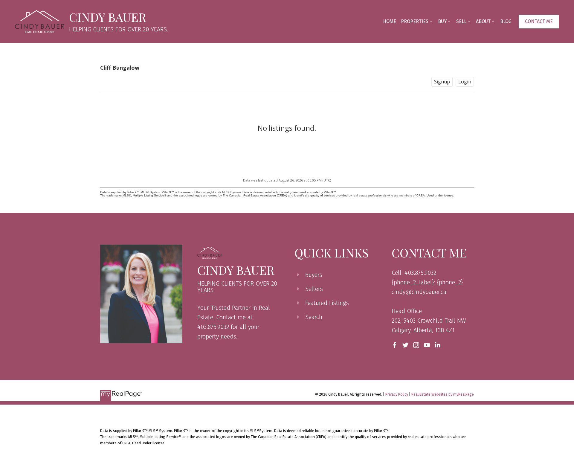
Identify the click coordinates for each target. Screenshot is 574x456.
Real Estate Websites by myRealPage (442, 394)
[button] (539, 21)
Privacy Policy (396, 394)
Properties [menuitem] (414, 21)
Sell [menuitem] (461, 21)
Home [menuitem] (389, 21)
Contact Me (539, 21)
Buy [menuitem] (442, 21)
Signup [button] (442, 81)
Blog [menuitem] (506, 21)
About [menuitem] (483, 21)
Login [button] (464, 81)
